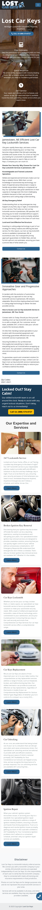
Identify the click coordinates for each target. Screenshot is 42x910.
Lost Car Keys (28, 906)
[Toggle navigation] (38, 5)
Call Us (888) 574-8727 (21, 411)
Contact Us (21, 249)
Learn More (12, 488)
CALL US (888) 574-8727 (22, 34)
